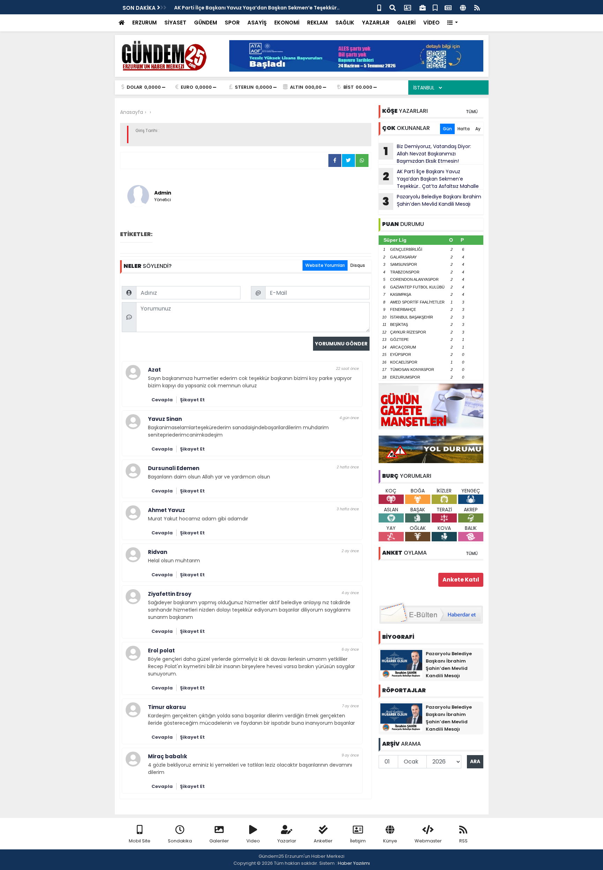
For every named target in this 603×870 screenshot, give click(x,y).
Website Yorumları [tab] (325, 265)
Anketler (323, 841)
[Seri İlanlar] (435, 7)
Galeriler (219, 841)
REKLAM (317, 22)
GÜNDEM (205, 22)
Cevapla (162, 399)
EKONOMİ (286, 22)
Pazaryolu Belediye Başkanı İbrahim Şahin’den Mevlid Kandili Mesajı (431, 201)
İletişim (358, 841)
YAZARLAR (375, 22)
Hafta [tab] (463, 129)
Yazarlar (286, 841)
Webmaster (428, 841)
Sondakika (180, 841)
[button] (453, 23)
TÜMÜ (472, 112)
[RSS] (477, 7)
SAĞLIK (344, 22)
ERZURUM (144, 22)
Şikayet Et (192, 399)
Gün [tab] (447, 129)
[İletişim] (408, 7)
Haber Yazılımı (354, 863)
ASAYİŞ (257, 22)
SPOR (232, 22)
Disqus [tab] (357, 265)
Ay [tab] (478, 129)
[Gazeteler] (448, 7)
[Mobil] (379, 7)
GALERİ (406, 22)
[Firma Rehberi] (422, 7)
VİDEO (431, 22)
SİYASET (175, 22)
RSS (463, 841)
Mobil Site (139, 841)
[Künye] (462, 7)
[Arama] (392, 7)
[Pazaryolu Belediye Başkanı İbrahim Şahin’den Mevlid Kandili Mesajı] (401, 663)
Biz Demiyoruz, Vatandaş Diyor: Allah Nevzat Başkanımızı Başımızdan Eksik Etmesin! (427, 154)
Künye (390, 841)
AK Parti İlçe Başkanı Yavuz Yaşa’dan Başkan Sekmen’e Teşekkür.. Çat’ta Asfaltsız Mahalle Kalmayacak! (429, 179)
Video (253, 841)
